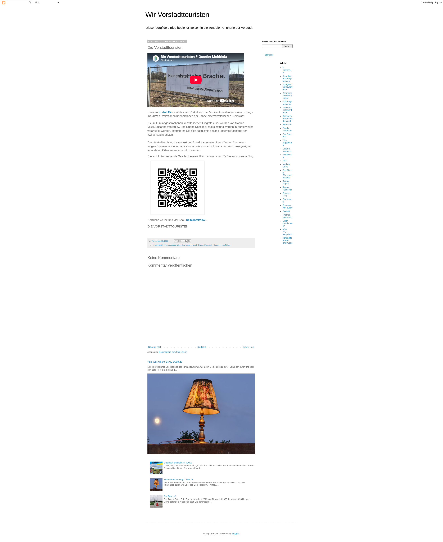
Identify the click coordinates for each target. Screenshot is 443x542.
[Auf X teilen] (182, 241)
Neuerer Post (154, 347)
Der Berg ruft (170, 496)
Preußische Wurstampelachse (287, 174)
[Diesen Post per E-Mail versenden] (176, 241)
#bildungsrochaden (287, 102)
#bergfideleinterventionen (287, 87)
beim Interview (195, 219)
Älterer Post (248, 347)
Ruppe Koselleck (205, 245)
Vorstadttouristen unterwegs (287, 240)
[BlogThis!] (179, 241)
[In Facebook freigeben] (186, 241)
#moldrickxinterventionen (165, 245)
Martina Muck (191, 245)
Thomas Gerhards (287, 216)
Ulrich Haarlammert (287, 223)
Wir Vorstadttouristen (177, 14)
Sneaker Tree (287, 194)
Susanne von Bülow (222, 245)
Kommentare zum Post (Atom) (173, 352)
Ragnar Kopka (286, 182)
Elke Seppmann (287, 142)
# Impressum (287, 70)
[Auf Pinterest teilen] (189, 241)
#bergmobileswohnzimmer (287, 95)
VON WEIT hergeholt (287, 232)
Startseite (201, 347)
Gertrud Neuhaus (287, 150)
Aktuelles (181, 245)
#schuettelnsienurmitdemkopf (287, 118)
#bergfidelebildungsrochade (287, 78)
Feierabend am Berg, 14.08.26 (164, 361)
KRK (285, 161)
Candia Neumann (287, 129)
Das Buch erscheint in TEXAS (178, 463)
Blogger (235, 533)
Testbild (286, 211)
